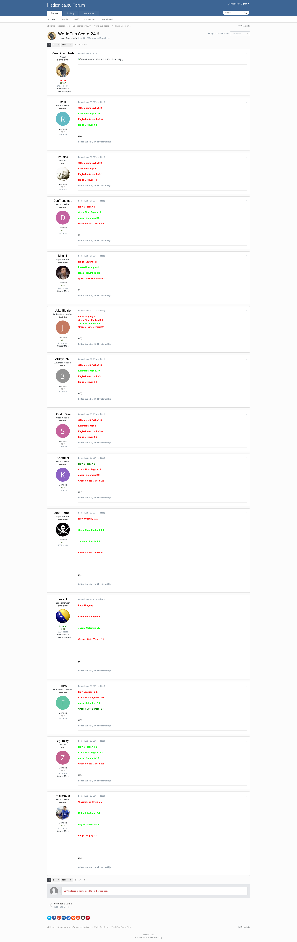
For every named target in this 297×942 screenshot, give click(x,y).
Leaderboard (107, 19)
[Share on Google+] (59, 918)
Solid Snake (63, 414)
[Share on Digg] (64, 918)
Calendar (65, 19)
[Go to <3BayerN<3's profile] (63, 376)
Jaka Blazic (63, 310)
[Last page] (70, 45)
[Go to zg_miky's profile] (63, 758)
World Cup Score (102, 38)
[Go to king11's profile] (63, 273)
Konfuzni (63, 458)
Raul (63, 102)
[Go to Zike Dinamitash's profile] (51, 36)
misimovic (63, 796)
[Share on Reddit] (73, 918)
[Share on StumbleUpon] (78, 918)
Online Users (89, 19)
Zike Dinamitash (69, 38)
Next (64, 44)
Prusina (63, 157)
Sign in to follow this (220, 33)
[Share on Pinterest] (88, 918)
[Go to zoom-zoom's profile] (63, 530)
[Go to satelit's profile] (63, 616)
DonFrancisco (62, 201)
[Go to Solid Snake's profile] (63, 431)
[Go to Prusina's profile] (63, 174)
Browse (54, 13)
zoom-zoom (62, 513)
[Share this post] (246, 53)
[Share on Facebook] (54, 918)
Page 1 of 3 (80, 45)
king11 (62, 256)
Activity (70, 13)
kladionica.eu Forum (66, 5)
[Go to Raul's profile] (63, 119)
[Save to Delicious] (68, 918)
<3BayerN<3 (63, 359)
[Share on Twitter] (49, 918)
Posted (87, 53)
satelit (63, 599)
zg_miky (63, 741)
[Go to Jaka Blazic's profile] (63, 327)
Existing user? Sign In (238, 4)
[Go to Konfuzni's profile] (63, 475)
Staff (76, 19)
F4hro (63, 686)
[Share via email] (83, 918)
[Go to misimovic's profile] (63, 813)
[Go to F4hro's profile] (63, 703)
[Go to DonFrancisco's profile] (63, 218)
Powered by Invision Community (148, 937)
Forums (51, 19)
